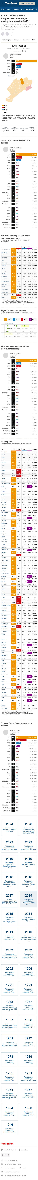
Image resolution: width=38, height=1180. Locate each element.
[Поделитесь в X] (3, 34)
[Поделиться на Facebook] (7, 34)
